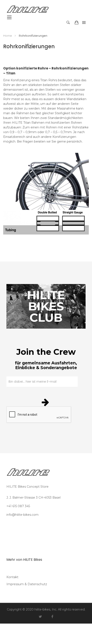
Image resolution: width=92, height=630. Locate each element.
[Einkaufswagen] (77, 22)
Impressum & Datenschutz (26, 584)
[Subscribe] (46, 402)
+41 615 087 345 (18, 506)
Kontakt (12, 577)
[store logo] (19, 9)
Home (8, 35)
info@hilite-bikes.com (22, 515)
